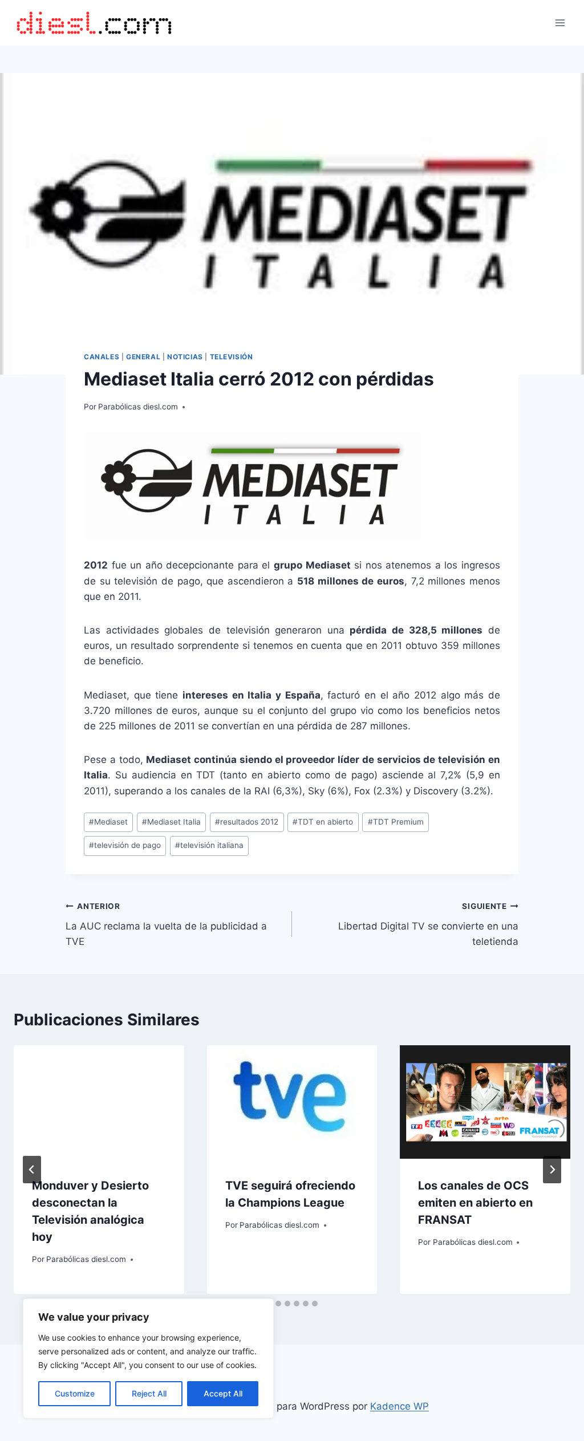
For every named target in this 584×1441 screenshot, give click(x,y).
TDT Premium (396, 821)
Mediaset (108, 821)
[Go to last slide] (32, 1169)
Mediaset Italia (171, 821)
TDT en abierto (323, 821)
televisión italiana (209, 845)
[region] (148, 1358)
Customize (75, 1393)
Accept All (223, 1393)
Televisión (231, 356)
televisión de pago (125, 845)
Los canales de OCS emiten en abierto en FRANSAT (475, 1203)
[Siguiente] (552, 1169)
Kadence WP (399, 1406)
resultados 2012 (246, 821)
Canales (101, 356)
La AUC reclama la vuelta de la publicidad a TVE (166, 924)
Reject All (149, 1393)
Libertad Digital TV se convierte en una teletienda (428, 924)
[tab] (278, 1303)
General (143, 356)
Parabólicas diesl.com (138, 406)
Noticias (185, 356)
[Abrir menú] (559, 22)
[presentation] (99, 1102)
